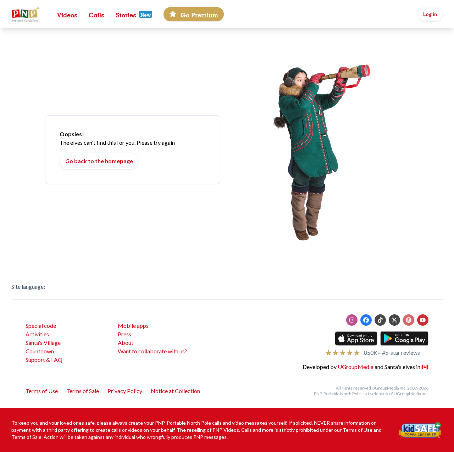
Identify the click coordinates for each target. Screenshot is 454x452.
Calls (96, 14)
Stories (126, 14)
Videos (67, 14)
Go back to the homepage (99, 161)
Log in (430, 14)
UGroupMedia (355, 366)
